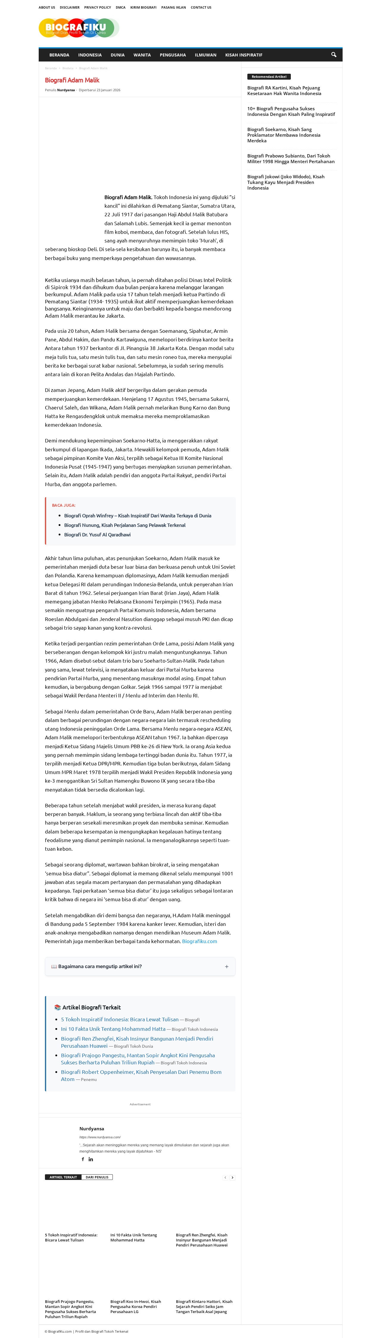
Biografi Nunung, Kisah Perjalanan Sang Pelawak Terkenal (124, 525)
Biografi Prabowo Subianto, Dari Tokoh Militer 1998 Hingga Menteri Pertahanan (291, 158)
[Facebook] (83, 1160)
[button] (333, 55)
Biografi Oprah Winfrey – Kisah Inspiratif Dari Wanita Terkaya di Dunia (137, 515)
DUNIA (118, 55)
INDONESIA (90, 55)
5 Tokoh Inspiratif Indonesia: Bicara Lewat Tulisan (120, 1019)
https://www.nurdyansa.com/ (100, 1137)
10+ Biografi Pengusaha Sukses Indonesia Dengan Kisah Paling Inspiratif (291, 111)
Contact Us (201, 7)
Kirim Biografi (143, 7)
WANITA (142, 55)
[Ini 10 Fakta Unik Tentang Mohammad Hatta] (140, 1208)
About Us (47, 7)
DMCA (121, 7)
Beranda (51, 68)
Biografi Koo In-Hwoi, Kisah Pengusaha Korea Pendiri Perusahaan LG (135, 1306)
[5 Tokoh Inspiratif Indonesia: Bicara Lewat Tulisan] (74, 1208)
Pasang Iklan (173, 7)
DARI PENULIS (97, 1177)
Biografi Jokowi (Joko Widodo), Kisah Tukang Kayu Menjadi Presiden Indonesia (286, 182)
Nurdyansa (66, 90)
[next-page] (232, 1177)
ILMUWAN (205, 55)
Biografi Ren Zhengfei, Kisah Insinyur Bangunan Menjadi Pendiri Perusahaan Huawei (202, 1240)
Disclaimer (69, 7)
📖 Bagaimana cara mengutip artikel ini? (96, 966)
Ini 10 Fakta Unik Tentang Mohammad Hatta (113, 1028)
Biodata (68, 68)
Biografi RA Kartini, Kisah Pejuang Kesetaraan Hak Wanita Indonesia (284, 90)
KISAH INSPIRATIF (244, 55)
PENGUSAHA (173, 55)
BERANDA (59, 55)
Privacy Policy (97, 7)
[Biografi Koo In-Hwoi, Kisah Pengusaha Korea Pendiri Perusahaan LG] (140, 1275)
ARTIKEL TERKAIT (63, 1177)
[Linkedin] (91, 1160)
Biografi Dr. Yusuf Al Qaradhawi (97, 534)
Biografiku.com (199, 941)
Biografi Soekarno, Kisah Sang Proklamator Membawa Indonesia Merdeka (284, 135)
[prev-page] (225, 1177)
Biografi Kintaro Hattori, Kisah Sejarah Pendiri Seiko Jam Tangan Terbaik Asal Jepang (204, 1306)
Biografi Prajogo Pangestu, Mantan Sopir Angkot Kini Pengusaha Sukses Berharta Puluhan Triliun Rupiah (70, 1309)
